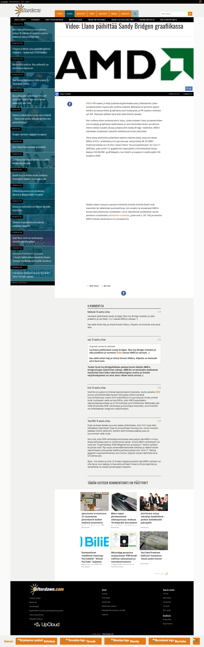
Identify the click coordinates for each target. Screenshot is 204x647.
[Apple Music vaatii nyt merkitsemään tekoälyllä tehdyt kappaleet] (32, 238)
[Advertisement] (124, 178)
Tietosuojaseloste (36, 615)
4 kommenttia (187, 94)
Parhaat (114, 14)
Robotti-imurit (20, 20)
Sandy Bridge (94, 286)
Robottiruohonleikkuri (54, 20)
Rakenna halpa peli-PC (147, 20)
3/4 (159, 387)
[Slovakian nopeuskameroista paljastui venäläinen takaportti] (32, 222)
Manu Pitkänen (65, 94)
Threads (166, 606)
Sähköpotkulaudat (76, 20)
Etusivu (60, 14)
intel (110, 319)
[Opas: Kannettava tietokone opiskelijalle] (32, 146)
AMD (88, 103)
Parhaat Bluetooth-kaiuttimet (122, 20)
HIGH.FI (27, 2)
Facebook (167, 602)
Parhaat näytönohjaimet (97, 20)
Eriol (89, 387)
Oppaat (92, 14)
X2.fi (22, 2)
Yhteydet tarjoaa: (36, 619)
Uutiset (70, 14)
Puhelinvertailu (14, 2)
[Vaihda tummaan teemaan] (135, 13)
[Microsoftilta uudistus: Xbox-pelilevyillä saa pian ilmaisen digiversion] (32, 65)
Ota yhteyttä (34, 606)
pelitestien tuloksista (118, 215)
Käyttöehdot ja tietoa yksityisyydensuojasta (46, 611)
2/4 (159, 339)
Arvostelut (81, 14)
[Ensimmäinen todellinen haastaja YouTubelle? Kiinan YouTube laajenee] (32, 273)
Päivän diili (106, 602)
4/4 (159, 420)
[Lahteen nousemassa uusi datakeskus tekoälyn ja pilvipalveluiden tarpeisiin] (32, 191)
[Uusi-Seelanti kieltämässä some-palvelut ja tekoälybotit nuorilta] (32, 80)
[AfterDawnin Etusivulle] (28, 10)
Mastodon (167, 598)
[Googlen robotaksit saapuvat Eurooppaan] (32, 133)
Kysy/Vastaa (167, 624)
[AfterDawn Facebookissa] (157, 14)
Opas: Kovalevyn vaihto (168, 20)
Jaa (190, 88)
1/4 (159, 311)
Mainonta (33, 602)
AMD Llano (107, 286)
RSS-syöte (167, 610)
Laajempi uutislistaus (18, 282)
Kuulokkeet (35, 20)
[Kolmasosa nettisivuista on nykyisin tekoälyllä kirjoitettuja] (32, 207)
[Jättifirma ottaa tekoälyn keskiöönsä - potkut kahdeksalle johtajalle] (32, 160)
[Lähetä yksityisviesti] (74, 94)
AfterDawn (4, 2)
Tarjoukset (103, 14)
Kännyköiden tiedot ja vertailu (113, 610)
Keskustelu (125, 14)
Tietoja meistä (35, 598)
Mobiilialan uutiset (109, 606)
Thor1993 (92, 420)
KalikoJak (91, 311)
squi (89, 339)
